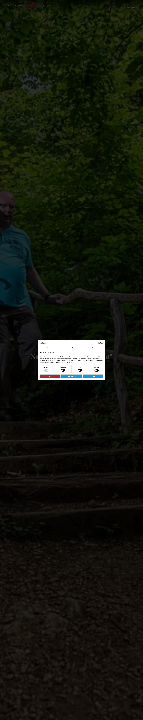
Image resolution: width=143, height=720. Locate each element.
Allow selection (72, 376)
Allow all (93, 376)
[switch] (63, 370)
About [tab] (93, 347)
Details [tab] (71, 347)
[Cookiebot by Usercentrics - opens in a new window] (96, 343)
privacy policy (63, 362)
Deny (50, 376)
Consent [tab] (49, 347)
